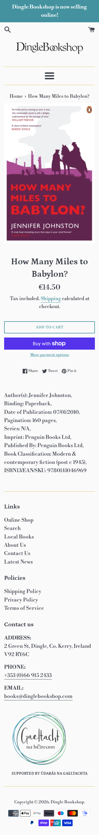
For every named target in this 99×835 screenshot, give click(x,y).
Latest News (18, 562)
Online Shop (19, 520)
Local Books (19, 537)
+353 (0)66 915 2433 (28, 675)
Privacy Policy (21, 600)
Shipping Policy (22, 591)
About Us (15, 545)
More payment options (49, 354)
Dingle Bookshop (67, 802)
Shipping (51, 298)
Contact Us (17, 553)
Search (12, 528)
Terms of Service (24, 608)
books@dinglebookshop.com (38, 696)
